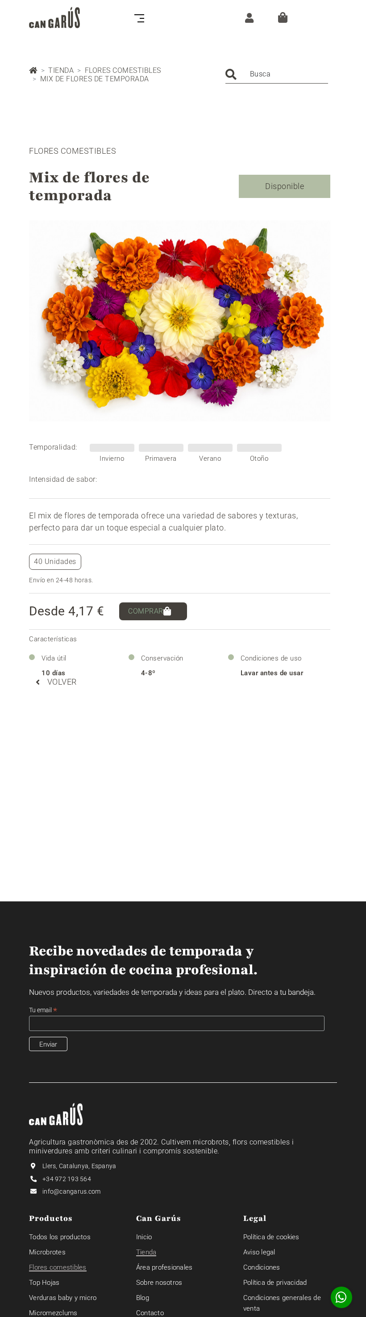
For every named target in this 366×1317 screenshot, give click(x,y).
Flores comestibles (123, 70)
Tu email (43, 1010)
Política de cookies (271, 1237)
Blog (142, 1298)
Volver (62, 681)
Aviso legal (259, 1252)
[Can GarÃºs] (54, 17)
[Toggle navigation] (137, 17)
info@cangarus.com (71, 1191)
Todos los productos (60, 1237)
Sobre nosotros (159, 1283)
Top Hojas (44, 1283)
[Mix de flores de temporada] (179, 320)
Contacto (150, 1313)
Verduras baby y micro (62, 1298)
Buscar (231, 74)
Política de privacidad (275, 1283)
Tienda (61, 70)
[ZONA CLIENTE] (247, 17)
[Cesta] (283, 17)
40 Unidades (55, 561)
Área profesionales (164, 1267)
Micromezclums (53, 1313)
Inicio (144, 1237)
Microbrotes (47, 1252)
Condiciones (261, 1267)
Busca (260, 74)
